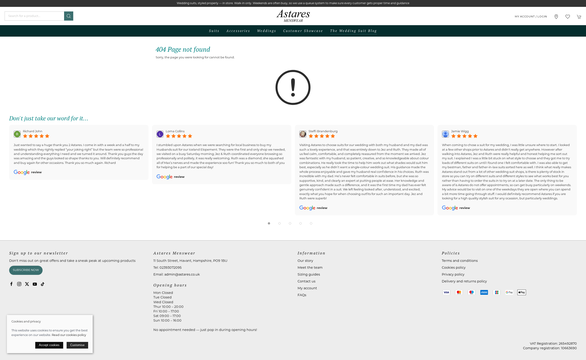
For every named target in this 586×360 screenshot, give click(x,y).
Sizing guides (309, 274)
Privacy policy (453, 274)
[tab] (269, 223)
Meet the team (310, 268)
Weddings (266, 31)
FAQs (302, 295)
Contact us (306, 281)
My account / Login (531, 16)
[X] (27, 284)
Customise (77, 345)
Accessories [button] (238, 31)
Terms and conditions (460, 261)
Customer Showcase (303, 31)
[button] (567, 16)
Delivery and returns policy (464, 281)
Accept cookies (49, 345)
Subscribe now (26, 270)
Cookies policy (454, 268)
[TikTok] (42, 284)
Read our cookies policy (69, 335)
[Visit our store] (556, 16)
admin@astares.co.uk (182, 274)
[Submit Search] (68, 16)
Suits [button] (214, 31)
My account (307, 288)
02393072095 (171, 268)
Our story (305, 261)
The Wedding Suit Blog (353, 31)
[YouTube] (35, 284)
